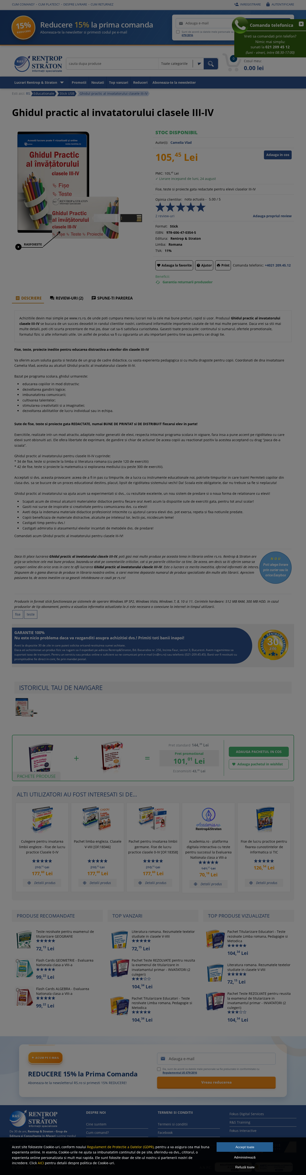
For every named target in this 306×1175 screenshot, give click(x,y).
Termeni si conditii (173, 1124)
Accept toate (244, 1147)
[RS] (38, 65)
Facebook (165, 1132)
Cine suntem (96, 1124)
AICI (41, 1163)
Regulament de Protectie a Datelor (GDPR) (120, 1147)
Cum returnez (102, 4)
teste (31, 614)
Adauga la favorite (174, 265)
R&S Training (240, 1122)
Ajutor (204, 265)
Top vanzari (118, 82)
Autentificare (280, 4)
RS (28, 93)
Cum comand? (23, 4)
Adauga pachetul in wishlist (257, 764)
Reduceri (140, 82)
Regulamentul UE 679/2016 (180, 1072)
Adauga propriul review (272, 216)
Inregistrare (247, 4)
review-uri (165, 216)
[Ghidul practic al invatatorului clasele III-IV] (77, 238)
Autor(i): (161, 142)
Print (223, 265)
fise (18, 614)
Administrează (245, 1157)
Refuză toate (245, 1167)
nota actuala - (196, 199)
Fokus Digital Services (247, 1114)
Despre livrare (75, 4)
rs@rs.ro (159, 654)
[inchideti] (299, 26)
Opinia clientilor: (168, 199)
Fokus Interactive (243, 1130)
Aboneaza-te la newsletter (174, 82)
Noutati (97, 82)
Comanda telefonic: (248, 265)
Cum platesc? (49, 4)
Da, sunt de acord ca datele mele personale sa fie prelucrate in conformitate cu (211, 1070)
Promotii (79, 82)
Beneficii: (162, 276)
